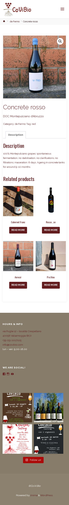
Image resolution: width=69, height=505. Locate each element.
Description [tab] (15, 134)
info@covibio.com (13, 344)
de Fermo (15, 21)
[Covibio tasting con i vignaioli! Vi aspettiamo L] (17, 407)
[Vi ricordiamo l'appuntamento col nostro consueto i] (17, 439)
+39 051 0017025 (12, 340)
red (34, 123)
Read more (18, 230)
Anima (34, 495)
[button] (60, 41)
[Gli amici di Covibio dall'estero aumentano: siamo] (48, 407)
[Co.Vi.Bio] (17, 9)
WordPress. (46, 495)
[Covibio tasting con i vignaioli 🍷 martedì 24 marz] (48, 439)
